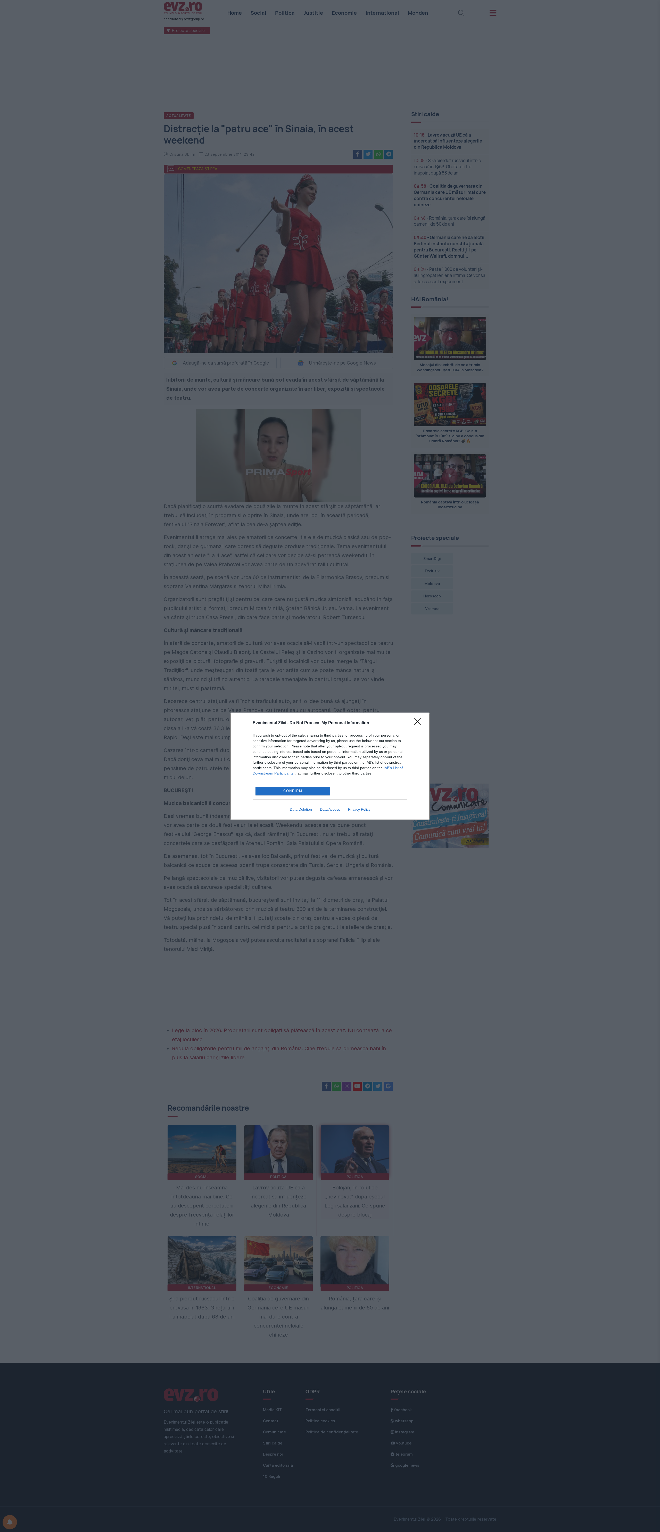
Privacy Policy (359, 809)
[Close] (419, 723)
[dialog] (330, 766)
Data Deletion (301, 809)
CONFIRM (292, 791)
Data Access (330, 809)
